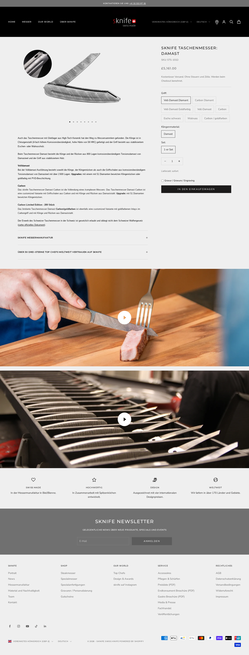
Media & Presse (166, 602)
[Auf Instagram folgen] (18, 626)
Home (11, 21)
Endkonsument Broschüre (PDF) (176, 590)
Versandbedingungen (228, 584)
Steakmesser (68, 573)
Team (11, 596)
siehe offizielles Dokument (31, 225)
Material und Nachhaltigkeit (23, 590)
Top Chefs (119, 573)
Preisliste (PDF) (166, 584)
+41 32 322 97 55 (137, 3)
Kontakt (12, 602)
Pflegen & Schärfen (169, 579)
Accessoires (164, 573)
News (11, 579)
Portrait (12, 573)
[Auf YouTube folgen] (27, 626)
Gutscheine (67, 596)
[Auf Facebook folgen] (10, 626)
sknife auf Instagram (125, 584)
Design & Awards (123, 579)
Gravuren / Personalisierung (76, 590)
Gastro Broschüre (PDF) (171, 596)
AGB (218, 573)
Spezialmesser (69, 579)
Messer (26, 21)
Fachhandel (164, 608)
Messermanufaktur (18, 584)
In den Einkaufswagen (196, 189)
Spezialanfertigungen (73, 584)
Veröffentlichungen (169, 614)
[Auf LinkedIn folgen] (45, 626)
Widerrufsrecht (224, 590)
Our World (45, 21)
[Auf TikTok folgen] (36, 626)
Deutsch (202, 22)
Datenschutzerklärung (228, 579)
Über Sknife (68, 21)
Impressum (222, 596)
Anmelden (152, 541)
